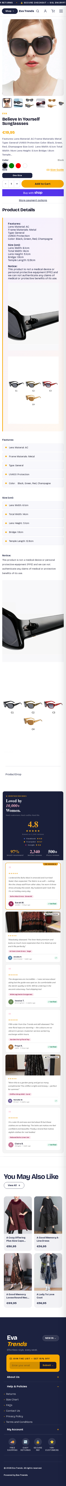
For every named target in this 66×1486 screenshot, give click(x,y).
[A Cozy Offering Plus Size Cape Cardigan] (18, 1215)
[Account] (45, 11)
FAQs (9, 1405)
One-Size (17, 175)
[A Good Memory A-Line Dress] (48, 1215)
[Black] (4, 165)
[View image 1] (7, 103)
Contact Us (13, 1410)
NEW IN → (50, 1338)
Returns (11, 1393)
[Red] (18, 165)
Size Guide (57, 169)
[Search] (37, 11)
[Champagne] (25, 165)
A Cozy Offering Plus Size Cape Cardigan (15, 1239)
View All (12, 1185)
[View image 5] (52, 103)
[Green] (11, 165)
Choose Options (19, 1228)
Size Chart (12, 1399)
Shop (8, 11)
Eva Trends (22, 1475)
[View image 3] (29, 103)
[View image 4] (40, 103)
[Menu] (61, 11)
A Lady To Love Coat (45, 1296)
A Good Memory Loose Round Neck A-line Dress (17, 1296)
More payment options (33, 200)
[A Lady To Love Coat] (48, 1271)
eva (4, 113)
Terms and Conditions (19, 1421)
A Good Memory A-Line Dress (48, 1239)
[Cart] (53, 11)
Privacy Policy (14, 1416)
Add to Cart (42, 183)
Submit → (48, 1365)
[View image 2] (18, 103)
